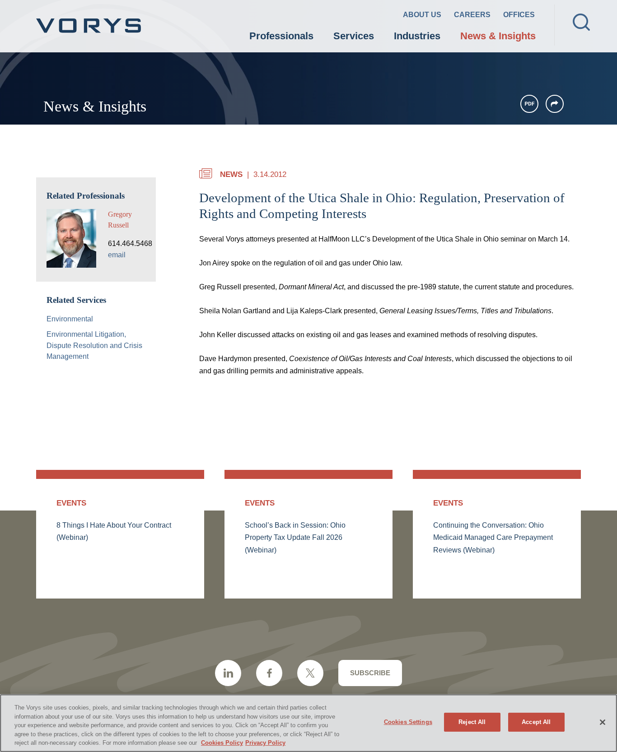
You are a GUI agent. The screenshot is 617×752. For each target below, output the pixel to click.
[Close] (602, 722)
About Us (422, 15)
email (117, 255)
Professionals (281, 36)
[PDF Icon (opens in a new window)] (529, 104)
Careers (472, 15)
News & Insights (498, 36)
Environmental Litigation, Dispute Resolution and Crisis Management (94, 345)
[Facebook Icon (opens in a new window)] (269, 673)
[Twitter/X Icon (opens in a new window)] (310, 673)
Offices (519, 15)
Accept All (536, 722)
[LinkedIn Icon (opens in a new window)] (228, 673)
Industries (417, 36)
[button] (555, 104)
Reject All (472, 722)
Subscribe (370, 673)
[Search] (581, 22)
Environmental (70, 319)
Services (353, 36)
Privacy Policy (265, 742)
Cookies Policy (222, 742)
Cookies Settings (408, 722)
